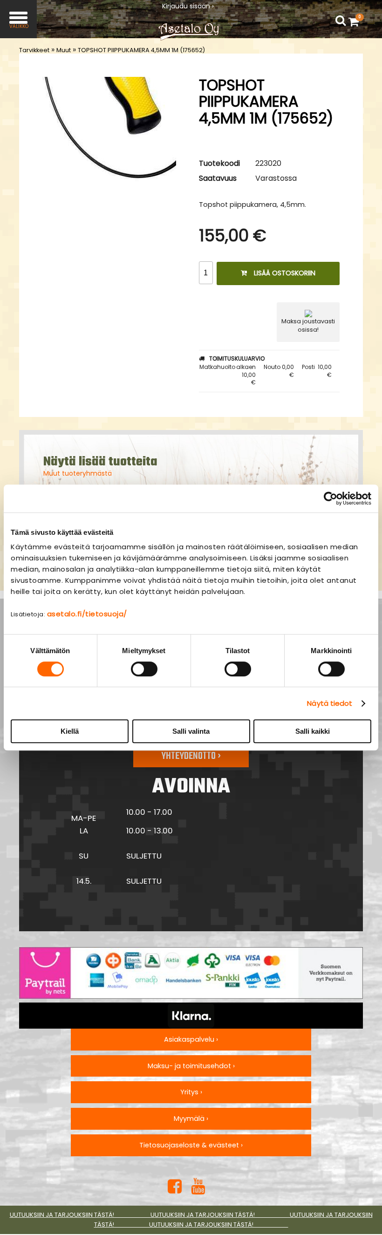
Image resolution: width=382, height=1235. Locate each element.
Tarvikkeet (34, 50)
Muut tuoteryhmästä (77, 473)
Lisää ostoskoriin (284, 273)
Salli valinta (191, 731)
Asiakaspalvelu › (191, 1039)
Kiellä (70, 731)
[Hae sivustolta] (340, 20)
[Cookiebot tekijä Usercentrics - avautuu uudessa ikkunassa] (330, 498)
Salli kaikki (312, 731)
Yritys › (191, 1092)
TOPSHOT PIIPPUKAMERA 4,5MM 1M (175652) (141, 50)
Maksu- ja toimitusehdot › (191, 1066)
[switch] (144, 669)
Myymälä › (191, 1118)
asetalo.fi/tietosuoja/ (87, 614)
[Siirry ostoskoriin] (356, 21)
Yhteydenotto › (191, 756)
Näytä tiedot (329, 703)
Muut (63, 50)
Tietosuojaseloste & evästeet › (191, 1145)
